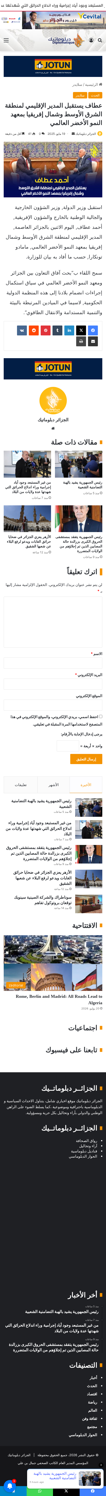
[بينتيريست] (46, 330)
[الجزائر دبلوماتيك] (66, 40)
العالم (92, 1410)
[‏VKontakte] (22, 330)
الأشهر (54, 784)
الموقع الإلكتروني (89, 695)
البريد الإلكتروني (88, 674)
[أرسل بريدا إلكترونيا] (73, 134)
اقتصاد (92, 1394)
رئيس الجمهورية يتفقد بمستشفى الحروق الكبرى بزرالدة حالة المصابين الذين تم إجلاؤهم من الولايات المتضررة (38, 853)
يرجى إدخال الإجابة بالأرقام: (81, 734)
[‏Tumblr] (57, 330)
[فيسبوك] (93, 330)
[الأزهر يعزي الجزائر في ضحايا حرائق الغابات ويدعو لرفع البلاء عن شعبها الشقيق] (27, 518)
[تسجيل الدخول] (91, 41)
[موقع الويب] (53, 428)
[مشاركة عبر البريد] (93, 341)
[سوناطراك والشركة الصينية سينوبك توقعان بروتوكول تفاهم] (88, 904)
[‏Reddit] (34, 330)
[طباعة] (81, 341)
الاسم (96, 653)
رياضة (92, 1402)
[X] (81, 330)
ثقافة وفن (89, 1418)
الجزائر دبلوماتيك (85, 134)
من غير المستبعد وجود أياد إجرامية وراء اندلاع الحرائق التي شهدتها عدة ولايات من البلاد (28, 487)
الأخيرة (86, 784)
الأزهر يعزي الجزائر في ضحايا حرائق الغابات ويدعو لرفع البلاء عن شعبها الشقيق (29, 541)
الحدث (95, 95)
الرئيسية (92, 84)
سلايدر (77, 84)
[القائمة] (6, 41)
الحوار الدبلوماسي (83, 1434)
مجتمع (92, 1426)
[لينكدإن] (69, 330)
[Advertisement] (53, 1229)
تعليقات (21, 784)
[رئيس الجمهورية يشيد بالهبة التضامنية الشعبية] (78, 464)
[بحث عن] (99, 41)
